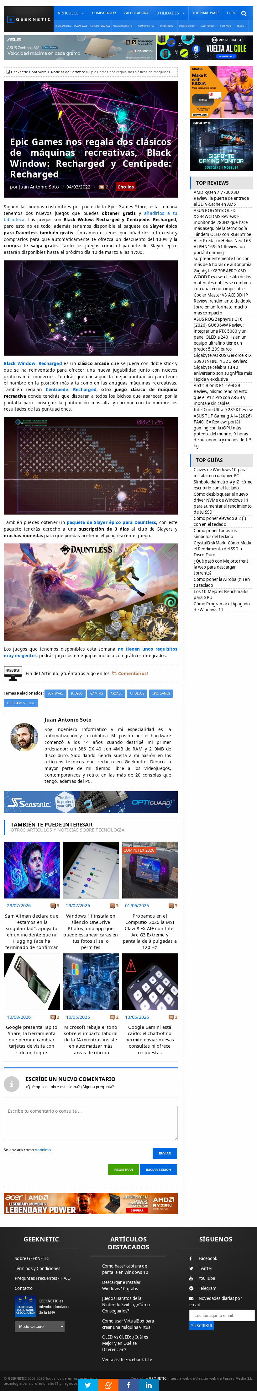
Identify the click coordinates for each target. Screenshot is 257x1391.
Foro (231, 12)
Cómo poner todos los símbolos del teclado (215, 533)
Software (39, 71)
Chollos (126, 187)
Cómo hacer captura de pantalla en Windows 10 (125, 1269)
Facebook (208, 1258)
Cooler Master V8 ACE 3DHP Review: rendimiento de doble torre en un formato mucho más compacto (222, 304)
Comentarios (132, 673)
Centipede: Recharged (71, 389)
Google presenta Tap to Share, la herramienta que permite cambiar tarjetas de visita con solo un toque (31, 1040)
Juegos (76, 693)
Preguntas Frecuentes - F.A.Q (43, 1278)
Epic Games (161, 693)
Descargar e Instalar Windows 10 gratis (121, 1285)
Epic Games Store (21, 703)
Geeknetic (19, 71)
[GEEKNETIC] (28, 19)
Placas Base (80, 26)
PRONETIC (157, 1378)
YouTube (207, 1278)
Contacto (24, 1288)
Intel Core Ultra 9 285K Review (223, 409)
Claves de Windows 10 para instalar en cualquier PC (220, 472)
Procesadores (63, 26)
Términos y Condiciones (37, 1268)
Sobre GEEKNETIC (32, 1258)
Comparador (104, 12)
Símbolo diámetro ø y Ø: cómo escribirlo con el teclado (223, 485)
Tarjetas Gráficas (100, 26)
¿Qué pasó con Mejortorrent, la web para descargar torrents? (221, 567)
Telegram (208, 1288)
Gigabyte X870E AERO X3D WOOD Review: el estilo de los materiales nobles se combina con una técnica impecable (222, 280)
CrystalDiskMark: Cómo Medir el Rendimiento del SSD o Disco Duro (222, 549)
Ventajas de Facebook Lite (127, 1359)
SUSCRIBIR (201, 1325)
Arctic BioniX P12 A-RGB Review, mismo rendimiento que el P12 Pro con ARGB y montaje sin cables (220, 394)
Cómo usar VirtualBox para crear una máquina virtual (128, 1324)
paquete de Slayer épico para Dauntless (111, 522)
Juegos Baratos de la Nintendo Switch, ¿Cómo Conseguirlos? (126, 1305)
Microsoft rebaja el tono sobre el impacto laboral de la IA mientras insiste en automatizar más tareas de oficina (91, 1040)
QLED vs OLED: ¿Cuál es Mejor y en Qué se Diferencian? (125, 1343)
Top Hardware (205, 12)
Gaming (96, 693)
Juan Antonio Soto (39, 187)
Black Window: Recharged (33, 363)
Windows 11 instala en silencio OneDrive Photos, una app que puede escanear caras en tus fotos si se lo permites (90, 932)
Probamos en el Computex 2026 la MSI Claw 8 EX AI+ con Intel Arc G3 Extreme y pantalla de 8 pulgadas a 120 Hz (150, 932)
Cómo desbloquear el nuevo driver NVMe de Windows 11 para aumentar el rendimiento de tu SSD (223, 503)
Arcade (116, 693)
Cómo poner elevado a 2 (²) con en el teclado (220, 521)
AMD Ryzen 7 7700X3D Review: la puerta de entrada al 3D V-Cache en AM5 (221, 198)
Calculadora (136, 12)
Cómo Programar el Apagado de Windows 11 (222, 607)
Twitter (205, 1268)
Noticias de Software (68, 71)
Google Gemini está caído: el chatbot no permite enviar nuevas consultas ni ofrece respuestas (149, 1040)
